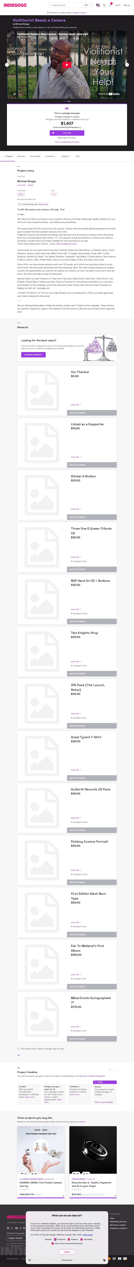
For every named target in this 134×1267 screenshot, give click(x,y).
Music (21, 194)
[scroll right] (127, 65)
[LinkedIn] (24, 1228)
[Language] (98, 5)
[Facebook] (8, 1228)
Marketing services (118, 1221)
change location (79, 13)
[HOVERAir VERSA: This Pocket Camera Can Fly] (41, 1150)
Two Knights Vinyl (84, 633)
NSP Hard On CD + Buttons (90, 581)
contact (30, 185)
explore (81, 1122)
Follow (67, 133)
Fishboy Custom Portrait (89, 842)
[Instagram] (20, 1228)
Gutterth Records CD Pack (90, 789)
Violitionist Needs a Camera (39, 20)
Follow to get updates (104, 1102)
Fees (112, 1218)
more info (21, 185)
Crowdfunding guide (96, 1076)
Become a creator (118, 1225)
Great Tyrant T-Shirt (86, 737)
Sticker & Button (83, 476)
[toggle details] (64, 1197)
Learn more (30, 1097)
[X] (12, 1228)
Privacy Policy (13, 1259)
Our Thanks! (80, 372)
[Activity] (110, 5)
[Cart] (104, 5)
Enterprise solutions (118, 1228)
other (54, 194)
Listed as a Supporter (87, 424)
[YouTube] (16, 1228)
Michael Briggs (22, 24)
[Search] (51, 5)
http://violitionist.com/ (66, 243)
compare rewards (33, 355)
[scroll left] (7, 65)
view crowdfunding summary (67, 142)
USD (86, 5)
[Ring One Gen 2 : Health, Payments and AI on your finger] (93, 1150)
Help (81, 1076)
